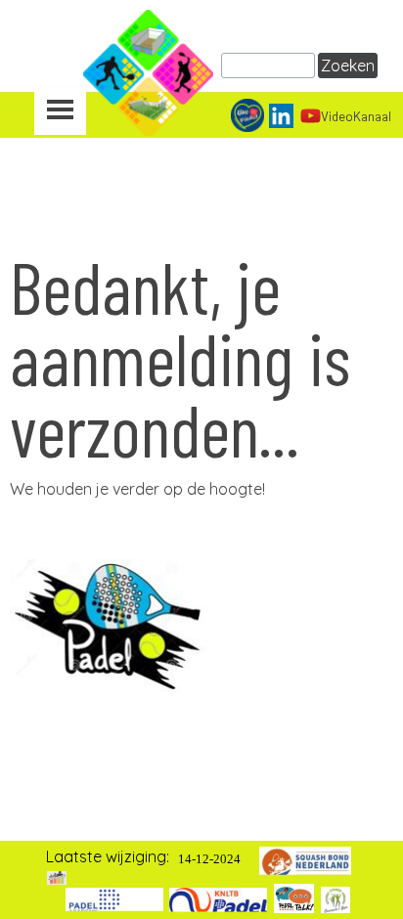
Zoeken (348, 65)
